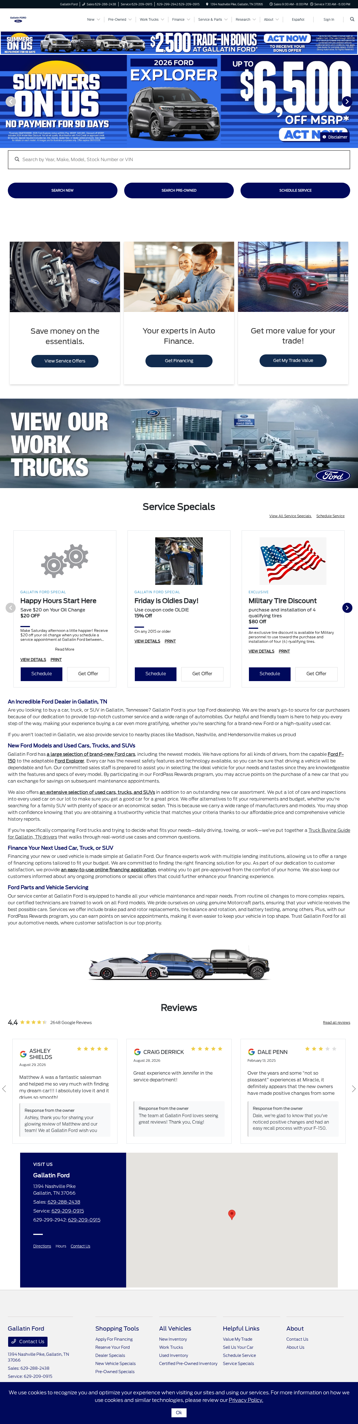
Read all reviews (336, 1022)
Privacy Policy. (246, 1400)
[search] (352, 19)
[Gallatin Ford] (18, 19)
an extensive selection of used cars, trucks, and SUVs (97, 792)
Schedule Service (330, 516)
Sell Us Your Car (238, 1347)
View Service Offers (64, 361)
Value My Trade (237, 1339)
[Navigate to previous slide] (4, 101)
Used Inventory (173, 1355)
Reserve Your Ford (112, 1347)
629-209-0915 (67, 1211)
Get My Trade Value (293, 360)
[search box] (179, 157)
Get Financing (179, 360)
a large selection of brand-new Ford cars (91, 754)
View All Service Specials (290, 516)
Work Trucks (171, 1347)
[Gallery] (179, 101)
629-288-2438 (64, 1202)
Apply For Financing (114, 1339)
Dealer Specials (110, 1355)
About (295, 1328)
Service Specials (238, 1363)
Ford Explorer (69, 761)
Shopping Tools (117, 1328)
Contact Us (80, 1246)
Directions (42, 1246)
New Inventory (173, 1339)
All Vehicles (175, 1328)
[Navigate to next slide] (354, 101)
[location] (207, 4)
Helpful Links (241, 1328)
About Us (295, 1347)
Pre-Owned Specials (115, 1371)
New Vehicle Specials (115, 1363)
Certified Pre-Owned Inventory (188, 1363)
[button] (231, 1215)
